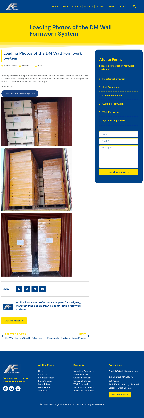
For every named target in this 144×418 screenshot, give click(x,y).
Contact (122, 6)
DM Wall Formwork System (20, 93)
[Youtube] (11, 388)
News (111, 6)
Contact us (115, 365)
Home (55, 6)
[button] (134, 6)
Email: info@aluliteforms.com (123, 371)
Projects (88, 6)
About (65, 6)
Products (76, 6)
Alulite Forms (46, 365)
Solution (100, 6)
